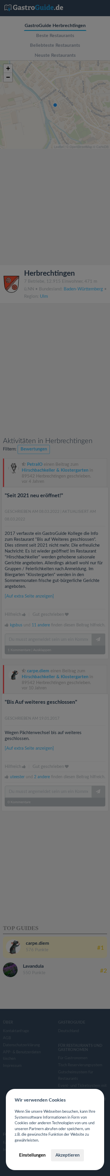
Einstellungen (32, 1155)
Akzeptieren (67, 1155)
